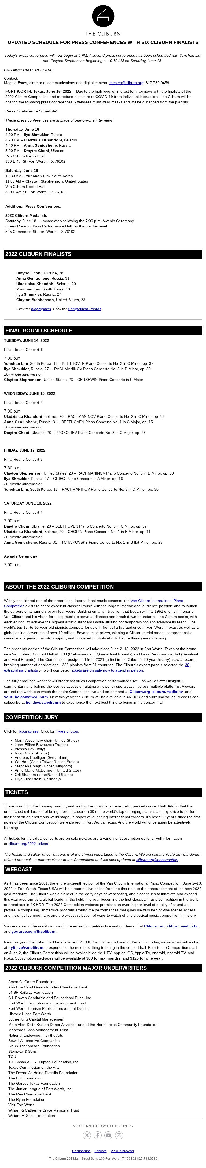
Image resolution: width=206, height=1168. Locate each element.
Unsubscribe (81, 1151)
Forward (101, 1151)
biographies (41, 309)
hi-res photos (67, 731)
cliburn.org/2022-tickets (28, 843)
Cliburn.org (140, 691)
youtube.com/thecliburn (26, 697)
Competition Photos (84, 309)
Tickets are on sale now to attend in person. (107, 670)
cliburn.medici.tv (167, 691)
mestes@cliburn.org (126, 83)
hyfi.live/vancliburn (43, 702)
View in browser (122, 1151)
